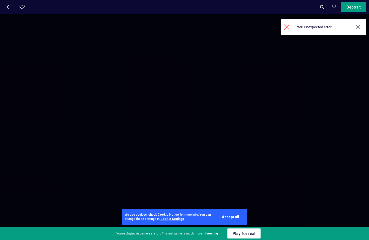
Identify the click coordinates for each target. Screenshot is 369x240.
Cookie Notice (168, 214)
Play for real (244, 233)
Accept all (230, 217)
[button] (8, 7)
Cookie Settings (172, 219)
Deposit (353, 7)
